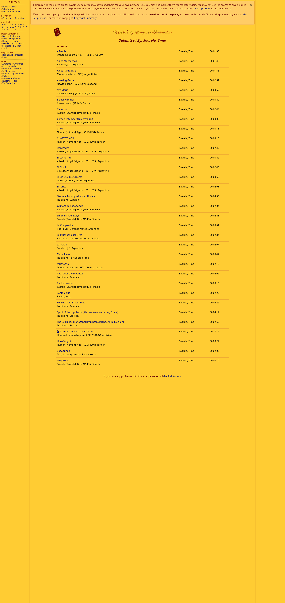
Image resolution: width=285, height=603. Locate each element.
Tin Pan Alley (8, 83)
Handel (5, 41)
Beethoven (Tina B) (11, 38)
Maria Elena (63, 254)
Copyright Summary (85, 18)
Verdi (4, 48)
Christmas (18, 63)
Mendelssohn (8, 43)
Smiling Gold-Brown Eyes (71, 302)
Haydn (15, 41)
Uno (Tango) (64, 341)
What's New (8, 9)
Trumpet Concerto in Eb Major (77, 331)
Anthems (6, 63)
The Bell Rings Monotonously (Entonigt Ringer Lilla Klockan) (90, 322)
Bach (4, 36)
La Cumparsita (65, 225)
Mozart (21, 43)
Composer (7, 18)
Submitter (19, 18)
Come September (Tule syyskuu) (75, 119)
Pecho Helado (65, 283)
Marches (20, 73)
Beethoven (15, 36)
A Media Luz (64, 51)
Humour (18, 68)
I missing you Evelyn (68, 215)
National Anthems (11, 78)
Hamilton (6, 68)
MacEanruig (8, 73)
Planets (6, 57)
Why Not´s (63, 360)
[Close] (250, 5)
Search (14, 6)
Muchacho (63, 264)
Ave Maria (62, 90)
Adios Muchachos (67, 61)
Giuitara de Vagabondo (70, 206)
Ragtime (6, 80)
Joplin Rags (7, 54)
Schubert (6, 45)
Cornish (6, 66)
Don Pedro (63, 148)
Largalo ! (62, 244)
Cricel (60, 128)
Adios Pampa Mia (66, 70)
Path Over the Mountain (70, 273)
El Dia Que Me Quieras (69, 177)
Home (5, 6)
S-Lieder (17, 45)
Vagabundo (63, 350)
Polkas (5, 75)
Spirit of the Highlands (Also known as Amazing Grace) (87, 312)
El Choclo (62, 167)
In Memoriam (9, 71)
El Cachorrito (64, 157)
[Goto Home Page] (57, 32)
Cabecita (62, 109)
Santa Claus (63, 293)
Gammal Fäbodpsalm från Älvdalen (76, 196)
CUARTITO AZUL (66, 138)
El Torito (61, 186)
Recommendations (11, 11)
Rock (15, 80)
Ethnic (15, 66)
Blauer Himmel (65, 99)
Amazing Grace (65, 80)
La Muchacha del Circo (69, 235)
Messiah (19, 54)
